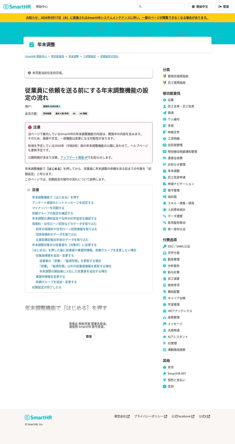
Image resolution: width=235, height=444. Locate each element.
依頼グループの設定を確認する (52, 213)
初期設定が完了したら (47, 287)
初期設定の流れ (109, 56)
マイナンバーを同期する (48, 208)
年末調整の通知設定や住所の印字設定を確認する (64, 218)
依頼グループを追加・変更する (56, 282)
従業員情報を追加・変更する (55, 255)
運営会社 (122, 416)
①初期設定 (89, 56)
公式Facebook (182, 416)
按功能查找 (57, 56)
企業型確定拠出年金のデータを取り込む (62, 240)
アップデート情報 (72, 157)
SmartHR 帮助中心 (36, 56)
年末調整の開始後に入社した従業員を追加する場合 (73, 271)
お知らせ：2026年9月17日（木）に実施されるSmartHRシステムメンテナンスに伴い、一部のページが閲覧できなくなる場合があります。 (117, 17)
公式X (204, 416)
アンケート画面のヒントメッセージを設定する (63, 203)
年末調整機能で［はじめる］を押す (55, 197)
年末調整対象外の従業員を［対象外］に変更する (64, 245)
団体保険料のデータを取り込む (56, 234)
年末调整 (73, 56)
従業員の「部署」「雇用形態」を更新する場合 (70, 261)
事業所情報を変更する (50, 277)
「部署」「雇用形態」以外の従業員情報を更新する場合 (75, 266)
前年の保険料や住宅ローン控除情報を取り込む (66, 229)
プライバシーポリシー (150, 416)
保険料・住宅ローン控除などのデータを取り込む (64, 224)
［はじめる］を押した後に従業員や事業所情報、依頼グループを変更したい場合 (84, 250)
